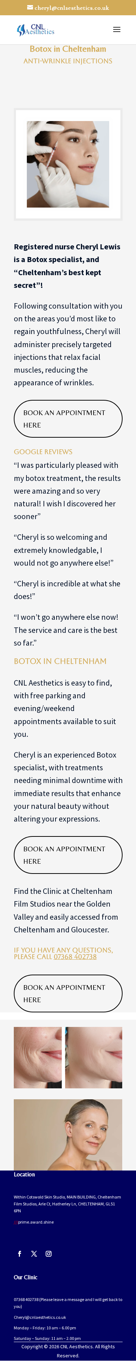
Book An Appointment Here (64, 418)
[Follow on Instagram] (48, 1254)
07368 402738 (75, 956)
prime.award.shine (34, 1222)
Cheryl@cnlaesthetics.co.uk (40, 1317)
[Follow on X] (34, 1254)
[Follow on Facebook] (19, 1254)
